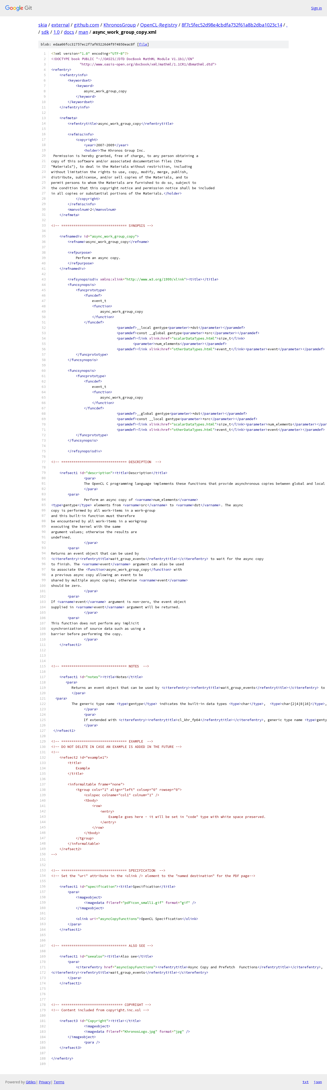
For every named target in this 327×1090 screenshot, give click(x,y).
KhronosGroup (119, 25)
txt (305, 1082)
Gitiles (31, 1082)
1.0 (56, 32)
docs (69, 32)
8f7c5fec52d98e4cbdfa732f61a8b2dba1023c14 (232, 25)
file (143, 44)
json (318, 1082)
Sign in (316, 8)
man (83, 32)
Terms (59, 1082)
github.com (86, 25)
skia (42, 25)
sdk (45, 32)
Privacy (45, 1082)
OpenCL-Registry (158, 25)
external (60, 25)
